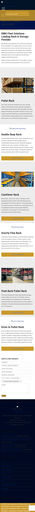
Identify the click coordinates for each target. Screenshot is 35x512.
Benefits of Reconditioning (9, 436)
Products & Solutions (7, 469)
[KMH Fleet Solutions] (8, 5)
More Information (17, 158)
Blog (2, 481)
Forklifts (3, 473)
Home (3, 462)
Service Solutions (6, 466)
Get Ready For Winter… (8, 445)
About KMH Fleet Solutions (9, 485)
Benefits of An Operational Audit (11, 449)
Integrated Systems (7, 477)
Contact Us (4, 488)
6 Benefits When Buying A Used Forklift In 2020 (15, 439)
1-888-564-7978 (17, 411)
